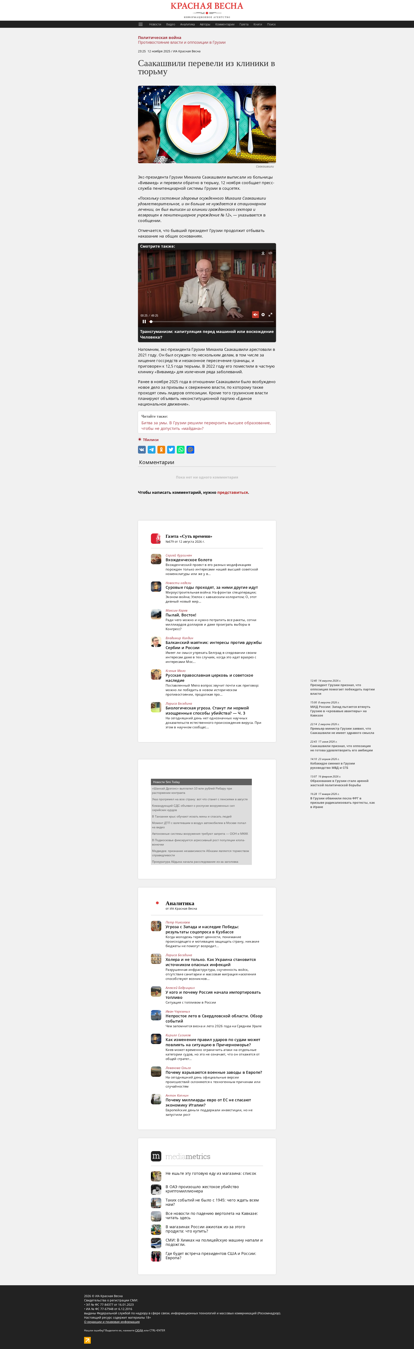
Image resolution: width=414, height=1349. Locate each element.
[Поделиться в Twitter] (171, 450)
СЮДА (139, 1330)
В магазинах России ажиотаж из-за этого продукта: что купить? (205, 1229)
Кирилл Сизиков (178, 1035)
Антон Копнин (177, 1095)
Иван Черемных (178, 1011)
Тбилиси (151, 440)
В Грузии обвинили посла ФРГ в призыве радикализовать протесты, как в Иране (342, 803)
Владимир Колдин (179, 638)
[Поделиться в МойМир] (190, 450)
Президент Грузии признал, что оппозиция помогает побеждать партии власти (342, 689)
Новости (155, 24)
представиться (232, 492)
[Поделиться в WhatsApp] (181, 450)
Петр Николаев (178, 922)
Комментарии (224, 24)
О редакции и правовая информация (112, 1322)
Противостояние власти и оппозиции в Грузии (182, 42)
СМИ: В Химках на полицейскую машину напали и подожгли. (214, 1242)
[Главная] (207, 10)
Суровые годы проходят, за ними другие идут (212, 587)
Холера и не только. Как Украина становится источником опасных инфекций (211, 962)
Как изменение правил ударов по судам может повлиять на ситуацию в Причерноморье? (213, 1042)
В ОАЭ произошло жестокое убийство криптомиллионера (202, 1189)
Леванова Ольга (178, 1068)
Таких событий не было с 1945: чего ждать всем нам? (212, 1202)
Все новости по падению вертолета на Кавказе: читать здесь (212, 1215)
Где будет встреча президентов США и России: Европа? (211, 1255)
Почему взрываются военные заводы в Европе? (214, 1072)
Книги (258, 24)
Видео (170, 24)
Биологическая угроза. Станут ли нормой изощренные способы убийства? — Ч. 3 (207, 710)
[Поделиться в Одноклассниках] (161, 450)
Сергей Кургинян (179, 555)
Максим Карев (177, 610)
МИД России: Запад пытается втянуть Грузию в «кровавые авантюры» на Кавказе (340, 711)
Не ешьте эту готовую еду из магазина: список (211, 1173)
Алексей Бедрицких (180, 987)
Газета (244, 24)
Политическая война (159, 38)
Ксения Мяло (175, 670)
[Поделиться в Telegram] (151, 450)
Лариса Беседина (179, 703)
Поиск (271, 24)
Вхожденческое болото (189, 559)
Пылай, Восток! (181, 614)
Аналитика (187, 24)
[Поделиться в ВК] (142, 450)
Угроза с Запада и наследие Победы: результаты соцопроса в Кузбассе (202, 929)
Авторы (205, 24)
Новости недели (178, 583)
